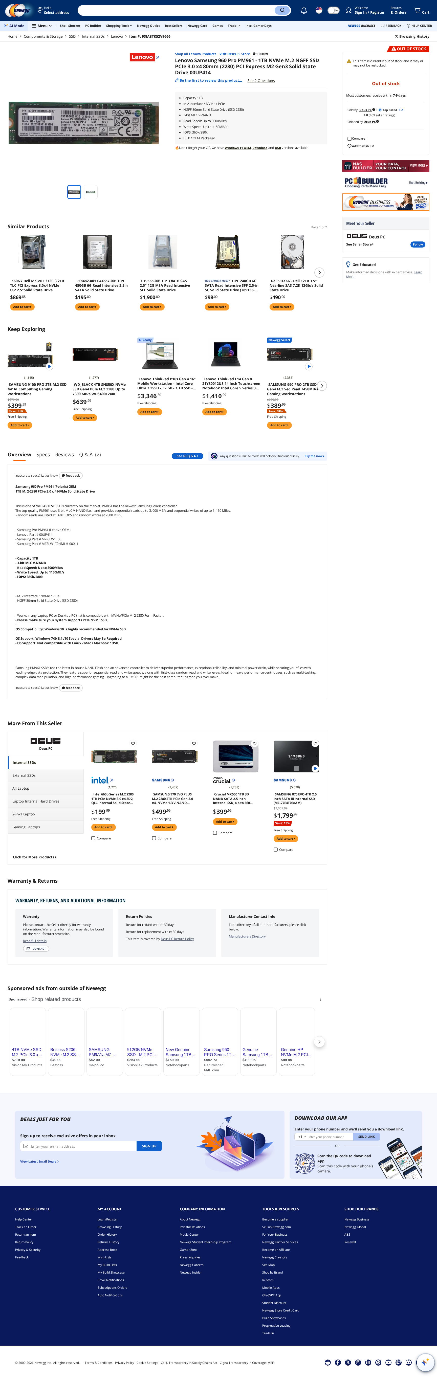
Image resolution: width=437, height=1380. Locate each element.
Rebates (268, 1280)
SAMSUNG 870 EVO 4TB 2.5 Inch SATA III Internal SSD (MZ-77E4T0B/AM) (295, 798)
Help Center (23, 1219)
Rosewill (350, 1242)
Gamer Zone (189, 1250)
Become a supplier (275, 1219)
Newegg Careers (192, 1265)
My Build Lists (107, 1265)
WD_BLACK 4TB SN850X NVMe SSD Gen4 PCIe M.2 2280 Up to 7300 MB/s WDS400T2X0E (99, 389)
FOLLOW (418, 244)
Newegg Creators (274, 1257)
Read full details (35, 941)
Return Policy (24, 1242)
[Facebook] (337, 1362)
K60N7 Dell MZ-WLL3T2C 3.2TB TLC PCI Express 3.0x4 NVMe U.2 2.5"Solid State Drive (37, 285)
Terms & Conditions (99, 1363)
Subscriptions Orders (112, 1287)
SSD (72, 36)
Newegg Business (356, 1219)
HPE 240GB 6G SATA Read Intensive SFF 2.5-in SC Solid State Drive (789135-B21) (231, 285)
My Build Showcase (111, 1272)
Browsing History (110, 1227)
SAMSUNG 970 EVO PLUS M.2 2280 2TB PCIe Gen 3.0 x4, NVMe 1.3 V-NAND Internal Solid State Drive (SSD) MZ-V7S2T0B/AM (172, 798)
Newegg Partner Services (280, 1242)
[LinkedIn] (368, 1362)
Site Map (268, 1265)
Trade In (268, 1333)
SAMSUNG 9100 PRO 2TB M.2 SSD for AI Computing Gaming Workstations (37, 389)
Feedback (72, 475)
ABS (347, 1234)
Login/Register (108, 1219)
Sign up (149, 1146)
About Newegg (190, 1219)
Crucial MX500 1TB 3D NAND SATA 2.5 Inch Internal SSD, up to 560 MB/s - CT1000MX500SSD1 (233, 798)
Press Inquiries (190, 1257)
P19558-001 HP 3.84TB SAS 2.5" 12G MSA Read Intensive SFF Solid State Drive (165, 285)
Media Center (189, 1234)
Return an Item (25, 1234)
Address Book (107, 1250)
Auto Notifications (110, 1295)
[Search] (282, 10)
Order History (107, 1234)
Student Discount (274, 1303)
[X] (348, 1362)
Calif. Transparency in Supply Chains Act (189, 1363)
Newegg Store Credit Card (280, 1310)
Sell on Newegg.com (276, 1227)
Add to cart (21, 307)
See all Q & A (186, 456)
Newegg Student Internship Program (205, 1242)
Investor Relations (192, 1227)
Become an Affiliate (276, 1250)
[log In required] (133, 743)
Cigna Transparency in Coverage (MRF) (247, 1363)
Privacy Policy (124, 1363)
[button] (53, 10)
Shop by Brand (272, 1272)
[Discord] (408, 1362)
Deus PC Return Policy (177, 939)
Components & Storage (43, 36)
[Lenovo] (144, 57)
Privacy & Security (27, 1250)
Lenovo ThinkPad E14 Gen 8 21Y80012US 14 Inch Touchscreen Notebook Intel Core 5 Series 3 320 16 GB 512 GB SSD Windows (231, 383)
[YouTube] (388, 1362)
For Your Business (275, 1234)
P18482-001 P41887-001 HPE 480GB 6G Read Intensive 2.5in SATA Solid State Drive (101, 285)
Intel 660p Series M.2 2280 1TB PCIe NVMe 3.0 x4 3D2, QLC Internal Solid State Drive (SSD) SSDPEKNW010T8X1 (112, 798)
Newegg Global (355, 1227)
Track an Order (25, 1227)
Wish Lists (105, 1257)
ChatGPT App (271, 1295)
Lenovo (117, 36)
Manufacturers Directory (247, 936)
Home (12, 36)
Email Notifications (111, 1280)
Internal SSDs (93, 36)
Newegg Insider (191, 1272)
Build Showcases (274, 1318)
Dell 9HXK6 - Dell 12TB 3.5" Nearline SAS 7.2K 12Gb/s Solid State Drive (296, 285)
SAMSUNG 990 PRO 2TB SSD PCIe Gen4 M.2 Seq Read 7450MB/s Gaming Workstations (296, 389)
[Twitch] (398, 1362)
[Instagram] (358, 1362)
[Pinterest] (378, 1362)
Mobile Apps (271, 1287)
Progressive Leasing (276, 1325)
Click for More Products (33, 857)
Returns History (108, 1242)
